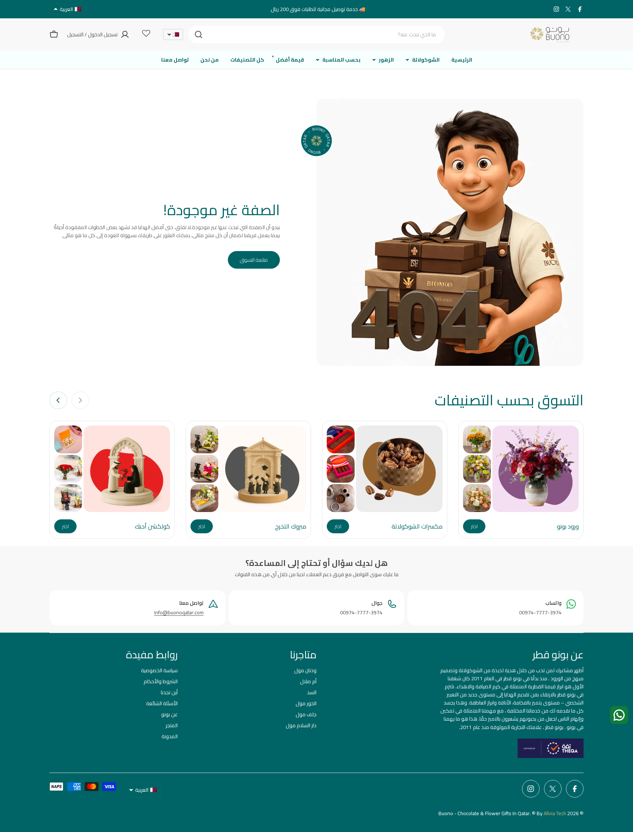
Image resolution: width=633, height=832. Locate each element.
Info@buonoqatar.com (179, 612)
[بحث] (198, 34)
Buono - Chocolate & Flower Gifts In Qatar (484, 813)
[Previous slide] (80, 400)
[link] (477, 439)
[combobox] (316, 34)
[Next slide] (58, 400)
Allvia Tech (555, 813)
